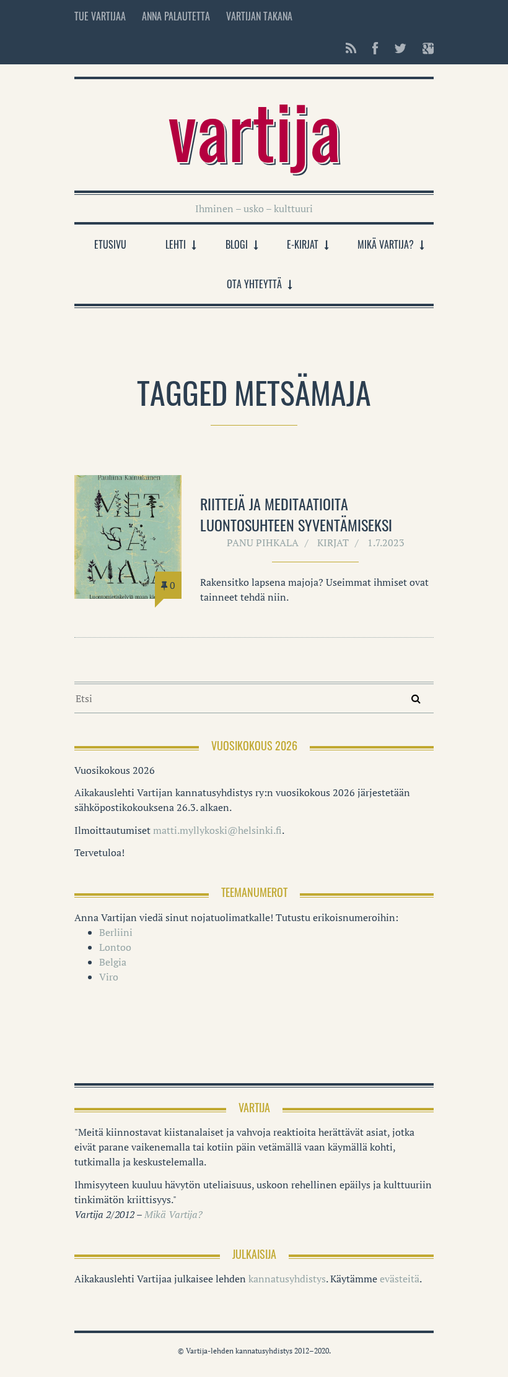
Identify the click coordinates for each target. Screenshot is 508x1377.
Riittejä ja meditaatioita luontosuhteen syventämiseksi (296, 514)
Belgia (112, 962)
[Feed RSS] (351, 48)
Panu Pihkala (263, 542)
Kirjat (333, 542)
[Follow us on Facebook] (375, 48)
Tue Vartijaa (100, 16)
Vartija (254, 129)
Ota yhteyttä (254, 284)
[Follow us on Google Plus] (424, 48)
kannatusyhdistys (287, 1278)
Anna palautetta (176, 16)
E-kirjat (302, 244)
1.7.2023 (386, 542)
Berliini (116, 932)
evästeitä (399, 1278)
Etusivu (110, 244)
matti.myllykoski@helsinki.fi (217, 830)
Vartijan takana (259, 16)
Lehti (175, 244)
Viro (108, 977)
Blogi (237, 244)
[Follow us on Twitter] (400, 48)
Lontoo (115, 947)
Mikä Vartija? (385, 244)
